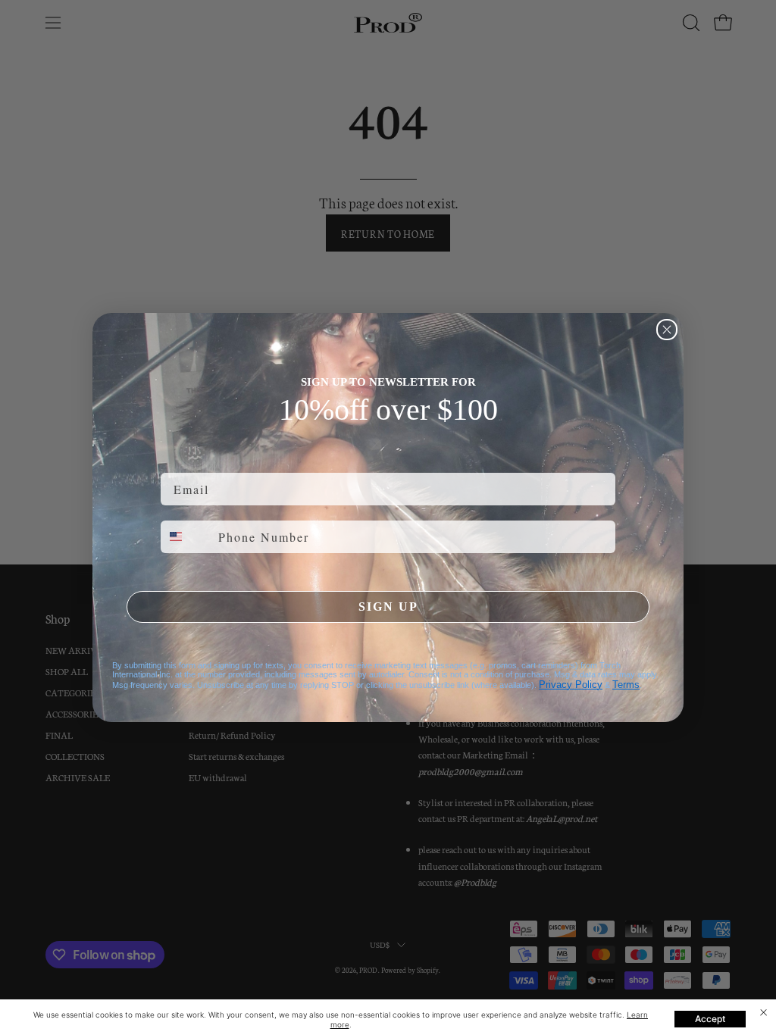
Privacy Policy (570, 684)
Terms (626, 684)
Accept (710, 1018)
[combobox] (186, 536)
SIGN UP (388, 606)
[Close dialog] (667, 330)
